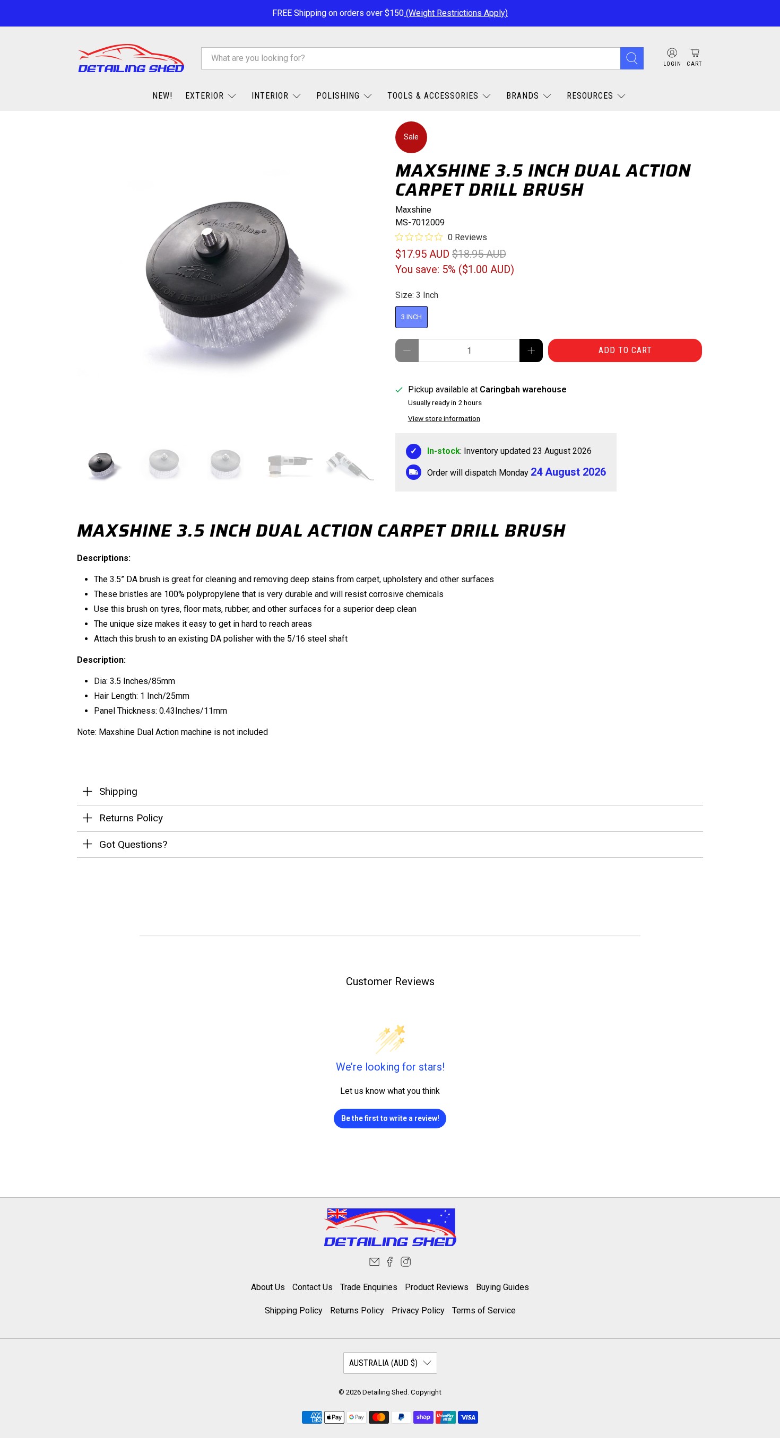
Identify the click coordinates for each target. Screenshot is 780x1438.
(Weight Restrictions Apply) (456, 13)
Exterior (204, 96)
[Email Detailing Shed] (374, 1264)
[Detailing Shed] (131, 58)
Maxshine (413, 210)
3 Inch (411, 317)
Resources (590, 96)
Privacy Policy (418, 1310)
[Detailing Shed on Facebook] (390, 1264)
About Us (268, 1287)
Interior (270, 96)
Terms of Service (484, 1310)
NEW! (162, 96)
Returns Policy (357, 1310)
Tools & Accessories (433, 96)
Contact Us (312, 1287)
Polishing (338, 96)
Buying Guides (502, 1287)
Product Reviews (437, 1287)
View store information (444, 418)
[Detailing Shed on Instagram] (406, 1264)
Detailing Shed (385, 1392)
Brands (522, 96)
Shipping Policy (294, 1310)
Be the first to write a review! (390, 1118)
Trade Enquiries (368, 1287)
